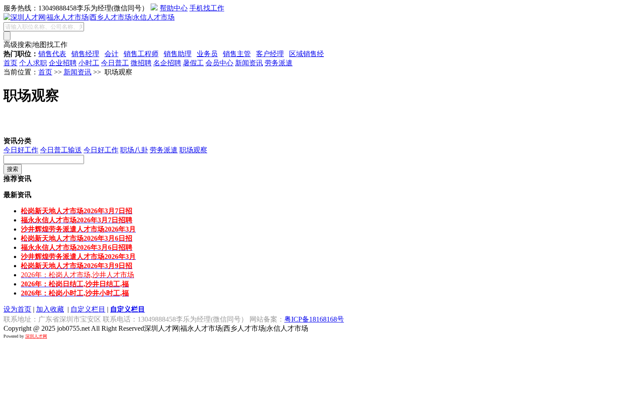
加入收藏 (50, 309)
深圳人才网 (36, 336)
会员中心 (219, 63)
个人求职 (33, 63)
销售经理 (85, 53)
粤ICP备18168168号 (314, 319)
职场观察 (193, 150)
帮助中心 (174, 8)
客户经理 (270, 53)
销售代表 (52, 53)
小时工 (88, 63)
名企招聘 (167, 63)
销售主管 (237, 53)
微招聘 (141, 63)
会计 (111, 53)
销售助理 (178, 53)
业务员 (207, 53)
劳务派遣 (279, 63)
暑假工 (193, 63)
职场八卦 (134, 150)
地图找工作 (50, 44)
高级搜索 (17, 44)
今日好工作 (20, 150)
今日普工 (115, 63)
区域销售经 (306, 53)
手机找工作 (206, 8)
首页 (10, 63)
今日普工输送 (61, 150)
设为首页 (17, 309)
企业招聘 (63, 63)
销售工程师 (141, 53)
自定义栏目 (88, 309)
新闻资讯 (249, 63)
